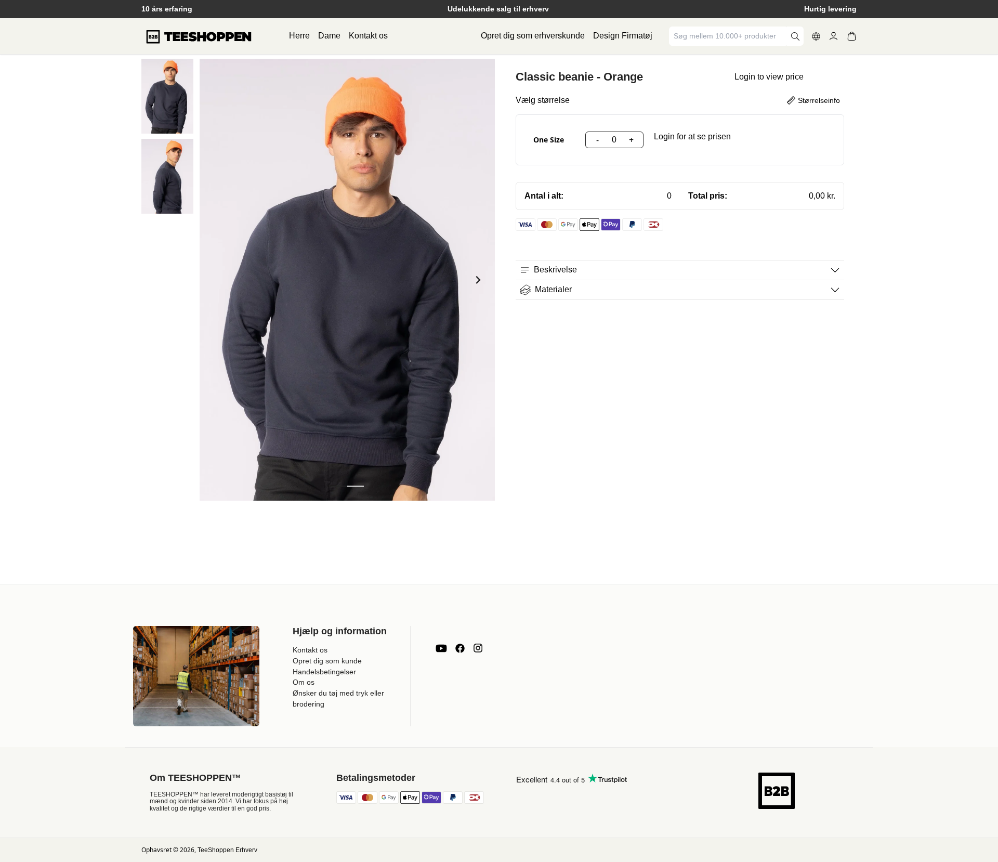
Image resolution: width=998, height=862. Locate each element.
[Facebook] (460, 648)
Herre (299, 35)
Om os (303, 682)
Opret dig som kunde (327, 661)
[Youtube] (441, 648)
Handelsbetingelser (324, 672)
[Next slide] (477, 280)
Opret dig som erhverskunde (533, 35)
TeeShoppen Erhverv (227, 850)
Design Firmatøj (622, 35)
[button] (167, 96)
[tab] (339, 486)
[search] (795, 36)
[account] (833, 36)
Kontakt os (368, 35)
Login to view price (769, 76)
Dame (329, 35)
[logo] (198, 36)
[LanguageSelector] (816, 36)
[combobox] (729, 36)
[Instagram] (477, 648)
